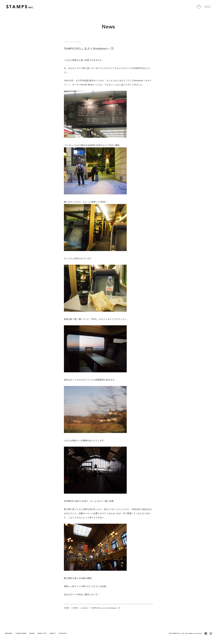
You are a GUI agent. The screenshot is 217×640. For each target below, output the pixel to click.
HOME (66, 608)
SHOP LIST (42, 633)
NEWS (75, 608)
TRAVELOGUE (21, 633)
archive (77, 42)
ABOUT (53, 633)
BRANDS (8, 633)
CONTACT (63, 633)
